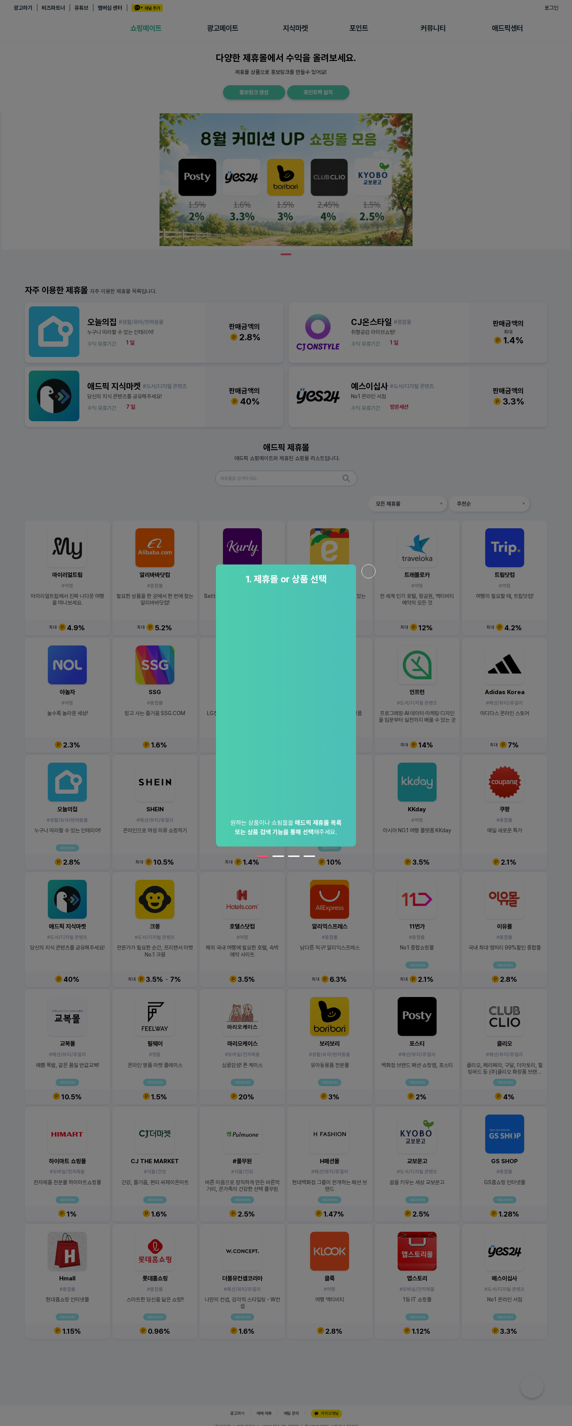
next (385, 717)
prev (187, 717)
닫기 (368, 571)
